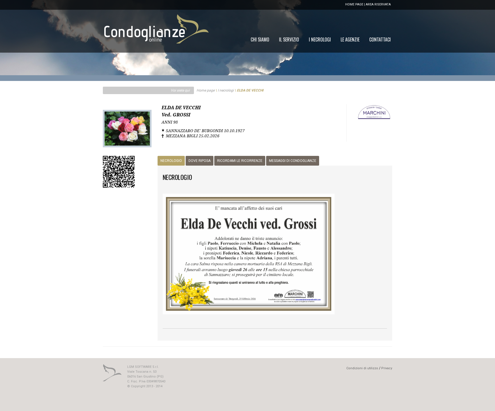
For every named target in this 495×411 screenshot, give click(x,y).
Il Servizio (289, 39)
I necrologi (226, 90)
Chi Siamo (260, 39)
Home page (206, 90)
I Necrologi (320, 39)
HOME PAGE (354, 4)
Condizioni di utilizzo (362, 368)
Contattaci (380, 39)
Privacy (386, 368)
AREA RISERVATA (378, 4)
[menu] (321, 39)
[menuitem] (380, 39)
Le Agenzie (350, 39)
